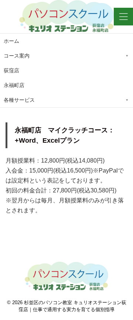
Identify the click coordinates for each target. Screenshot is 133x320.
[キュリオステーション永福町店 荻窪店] (66, 16)
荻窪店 (11, 70)
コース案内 (17, 56)
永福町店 (14, 85)
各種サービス (19, 100)
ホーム (11, 41)
